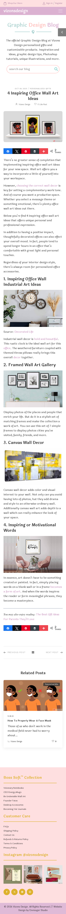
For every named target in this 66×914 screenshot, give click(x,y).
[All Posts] (33, 652)
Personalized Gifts (40, 88)
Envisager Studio (38, 910)
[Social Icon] (7, 892)
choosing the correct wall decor (37, 185)
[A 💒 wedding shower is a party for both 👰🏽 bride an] (13, 874)
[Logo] (16, 11)
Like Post (42, 104)
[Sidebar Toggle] (62, 32)
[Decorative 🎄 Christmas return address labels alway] (53, 874)
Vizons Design (24, 104)
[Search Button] (56, 69)
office (7, 348)
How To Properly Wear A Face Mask (29, 721)
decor (17, 357)
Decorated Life (23, 332)
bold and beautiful (46, 339)
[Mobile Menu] (60, 11)
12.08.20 (11, 716)
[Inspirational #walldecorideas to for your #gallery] (33, 874)
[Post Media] (33, 695)
